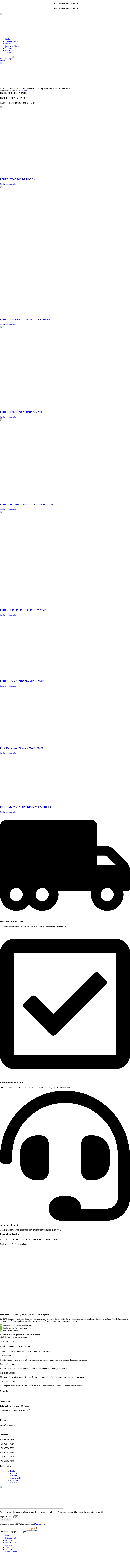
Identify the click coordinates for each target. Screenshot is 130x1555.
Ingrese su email (6, 1517)
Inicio (12, 1471)
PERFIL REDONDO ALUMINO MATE (21, 412)
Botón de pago (6, 58)
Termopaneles (15, 1478)
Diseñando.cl (39, 1524)
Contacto (13, 1482)
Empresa (13, 1473)
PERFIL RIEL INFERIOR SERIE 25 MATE (23, 610)
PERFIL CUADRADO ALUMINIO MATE (22, 681)
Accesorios (14, 1480)
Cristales (13, 1475)
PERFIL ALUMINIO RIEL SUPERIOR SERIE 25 (26, 504)
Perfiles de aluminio (8, 184)
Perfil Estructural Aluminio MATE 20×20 (21, 748)
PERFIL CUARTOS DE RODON (17, 179)
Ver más (23, 91)
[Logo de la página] (11, 35)
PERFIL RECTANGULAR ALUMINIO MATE (25, 319)
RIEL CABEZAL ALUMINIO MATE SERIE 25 (25, 807)
